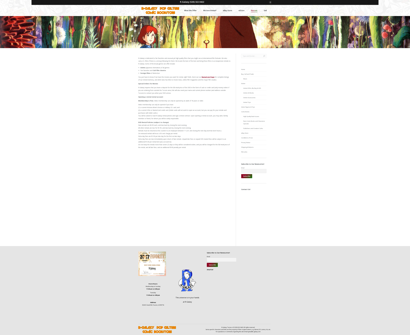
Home (243, 69)
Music (245, 79)
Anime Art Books (248, 93)
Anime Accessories (249, 98)
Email (242, 168)
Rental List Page (208, 77)
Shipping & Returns (247, 147)
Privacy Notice (245, 142)
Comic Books (245, 112)
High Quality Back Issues (251, 116)
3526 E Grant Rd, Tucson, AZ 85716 (153, 305)
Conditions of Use (247, 138)
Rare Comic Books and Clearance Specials (254, 122)
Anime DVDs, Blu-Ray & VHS (252, 88)
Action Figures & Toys (248, 107)
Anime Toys (247, 102)
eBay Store (244, 133)
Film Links (244, 152)
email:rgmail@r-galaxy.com (252, 332)
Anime (243, 83)
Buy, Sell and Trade (247, 74)
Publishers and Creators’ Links (253, 128)
